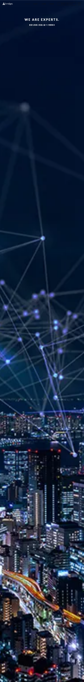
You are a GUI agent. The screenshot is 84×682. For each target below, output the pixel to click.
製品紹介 (36, 4)
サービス (28, 4)
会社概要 (44, 4)
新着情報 (52, 4)
